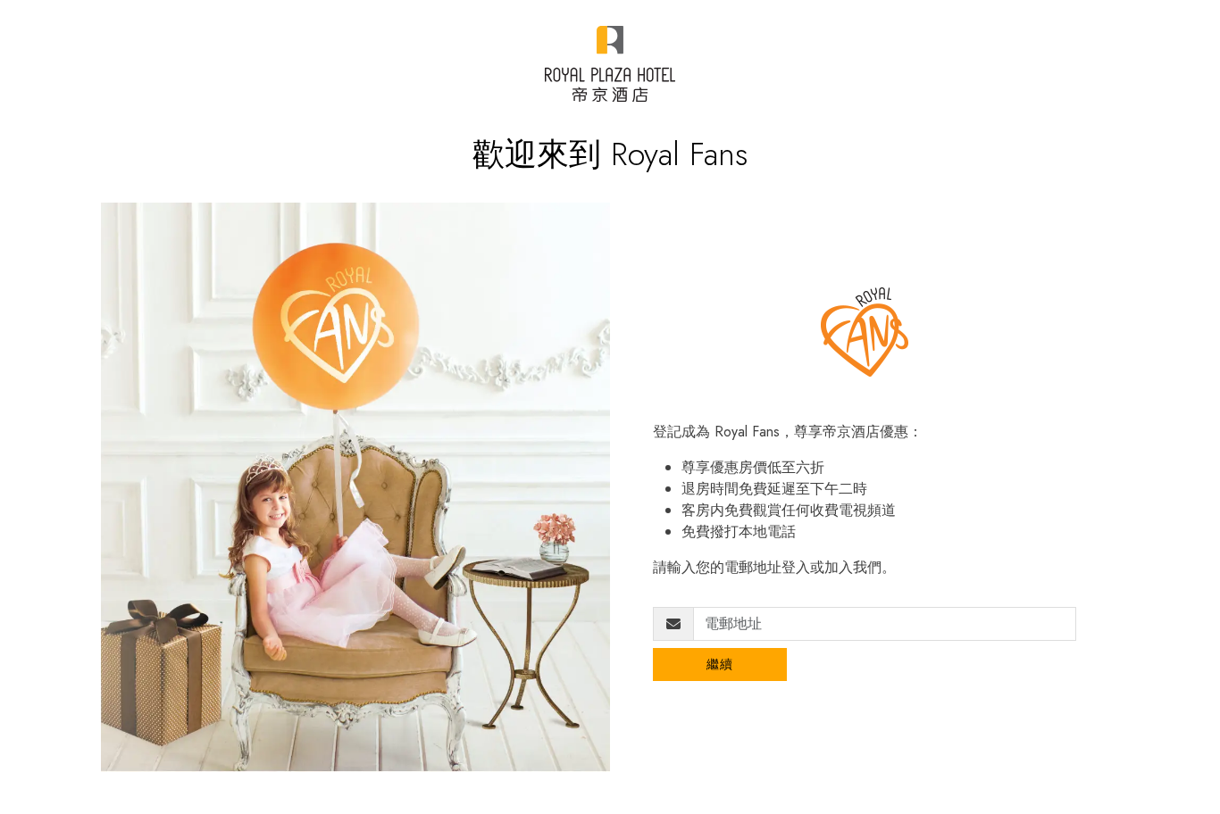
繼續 (720, 664)
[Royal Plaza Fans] (610, 63)
